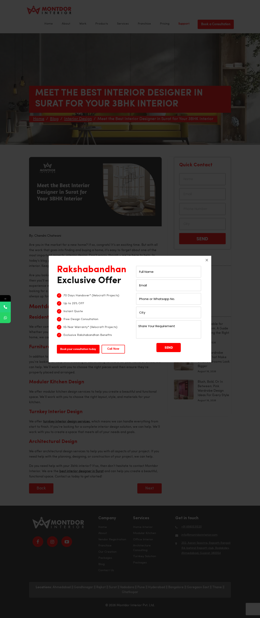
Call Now (113, 348)
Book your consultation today (78, 349)
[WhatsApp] (5, 317)
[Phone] (5, 307)
